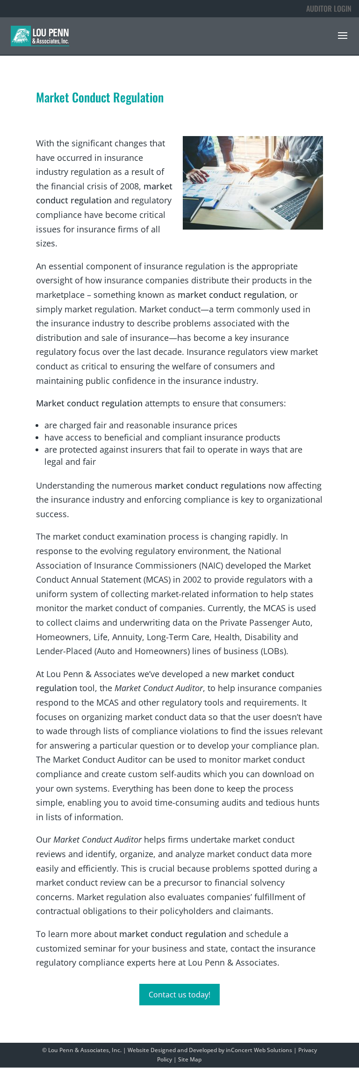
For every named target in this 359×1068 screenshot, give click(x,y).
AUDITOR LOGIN (329, 8)
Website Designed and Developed (172, 1050)
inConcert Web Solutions (259, 1050)
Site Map (189, 1059)
